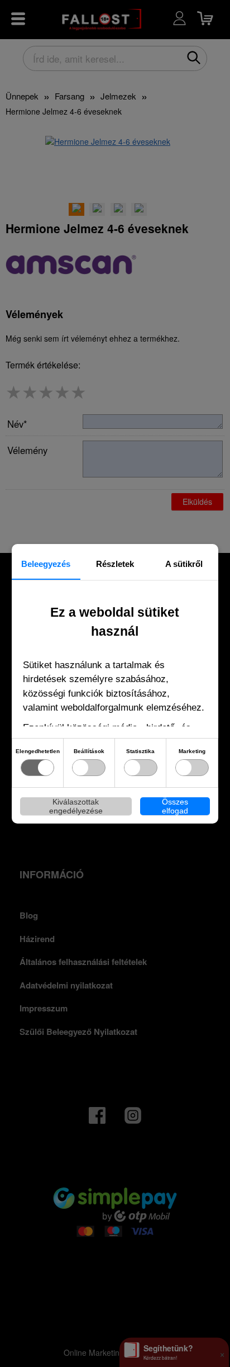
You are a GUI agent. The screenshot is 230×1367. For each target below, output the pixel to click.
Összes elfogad (175, 806)
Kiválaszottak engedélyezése (76, 806)
